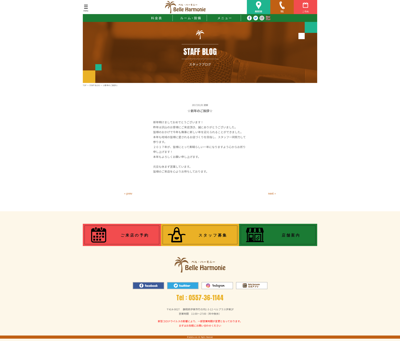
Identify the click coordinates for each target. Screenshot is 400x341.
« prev (128, 193)
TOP (85, 85)
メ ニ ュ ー (224, 18)
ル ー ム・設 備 (190, 18)
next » (272, 193)
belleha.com (193, 337)
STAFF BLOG (94, 85)
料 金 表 (156, 18)
